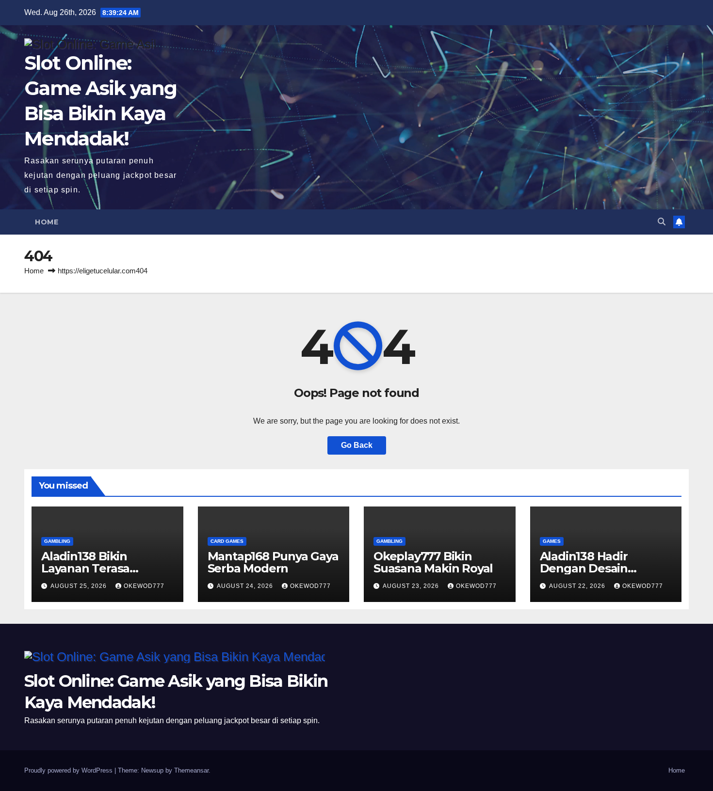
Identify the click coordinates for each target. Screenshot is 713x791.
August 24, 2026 (246, 586)
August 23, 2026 (412, 586)
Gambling (57, 541)
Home (46, 222)
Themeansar (191, 770)
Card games (227, 541)
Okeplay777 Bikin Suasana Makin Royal (433, 562)
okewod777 (144, 586)
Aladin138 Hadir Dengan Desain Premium (584, 568)
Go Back (357, 445)
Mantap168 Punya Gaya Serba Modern (273, 562)
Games (552, 541)
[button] (661, 222)
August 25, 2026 (79, 586)
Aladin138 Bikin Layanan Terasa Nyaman (85, 568)
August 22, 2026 (578, 586)
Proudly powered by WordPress (69, 770)
